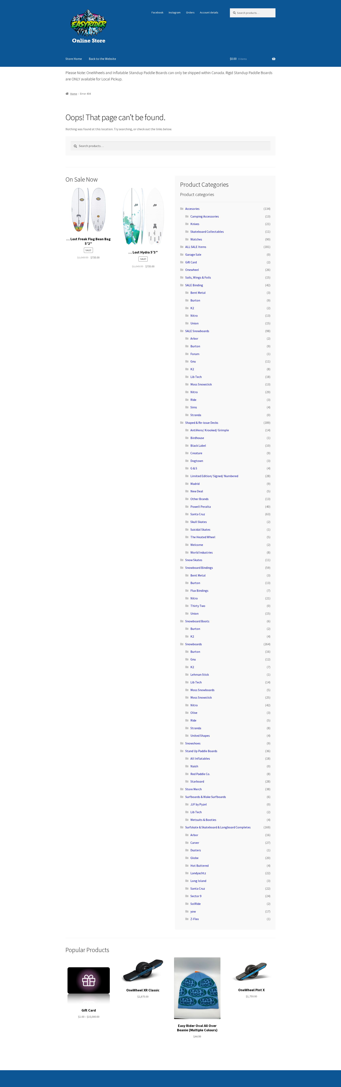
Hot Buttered (199, 866)
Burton (195, 300)
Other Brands (199, 499)
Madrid (195, 484)
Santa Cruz (197, 514)
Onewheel (192, 270)
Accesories (192, 209)
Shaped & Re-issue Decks (201, 423)
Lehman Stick (199, 674)
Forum (194, 354)
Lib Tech (196, 377)
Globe (194, 858)
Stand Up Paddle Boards (201, 751)
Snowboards (193, 644)
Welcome (196, 545)
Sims (193, 407)
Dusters (195, 850)
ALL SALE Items (195, 247)
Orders (190, 12)
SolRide (195, 904)
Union (194, 323)
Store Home (74, 59)
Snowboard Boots (197, 621)
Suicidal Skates (200, 529)
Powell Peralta (200, 507)
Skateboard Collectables (207, 232)
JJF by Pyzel (198, 804)
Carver (194, 843)
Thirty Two (197, 606)
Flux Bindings (199, 590)
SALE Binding (194, 285)
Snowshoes (192, 743)
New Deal (196, 491)
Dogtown (196, 461)
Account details (209, 12)
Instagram (175, 12)
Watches (196, 239)
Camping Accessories (204, 216)
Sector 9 (195, 896)
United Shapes (200, 736)
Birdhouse (197, 438)
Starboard (197, 781)
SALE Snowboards (197, 331)
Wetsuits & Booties (203, 820)
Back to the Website (102, 59)
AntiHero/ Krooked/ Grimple (209, 430)
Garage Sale (193, 254)
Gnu (193, 361)
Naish (194, 766)
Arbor (194, 338)
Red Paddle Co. (200, 774)
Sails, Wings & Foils (198, 277)
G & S (193, 468)
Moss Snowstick (201, 384)
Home (73, 93)
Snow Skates (193, 560)
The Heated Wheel (202, 537)
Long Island (198, 881)
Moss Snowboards (202, 690)
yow (193, 911)
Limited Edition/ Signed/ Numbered (214, 476)
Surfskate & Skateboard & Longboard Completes (218, 827)
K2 (192, 308)
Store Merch (193, 789)
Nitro (194, 315)
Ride (193, 400)
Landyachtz (198, 873)
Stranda (195, 415)
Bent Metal (198, 293)
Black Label (198, 445)
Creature (196, 453)
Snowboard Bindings (199, 568)
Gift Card (191, 262)
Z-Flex (194, 919)
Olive (193, 713)
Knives (194, 224)
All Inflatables (200, 758)
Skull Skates (198, 522)
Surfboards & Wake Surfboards (205, 797)
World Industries (201, 552)
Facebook (157, 12)
